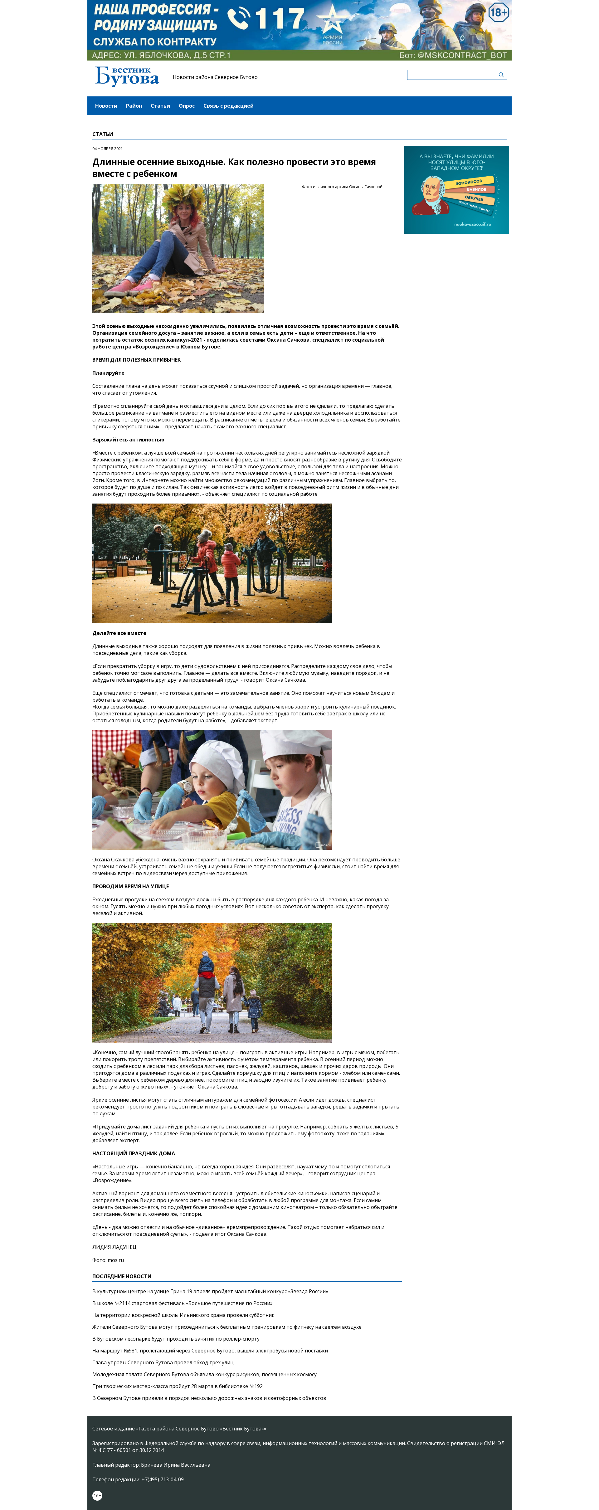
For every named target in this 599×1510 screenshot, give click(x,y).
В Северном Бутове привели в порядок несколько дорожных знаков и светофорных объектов (209, 1398)
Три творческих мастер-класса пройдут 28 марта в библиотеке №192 (177, 1386)
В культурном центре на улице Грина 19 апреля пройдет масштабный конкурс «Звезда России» (210, 1291)
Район (134, 105)
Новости (106, 105)
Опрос (187, 105)
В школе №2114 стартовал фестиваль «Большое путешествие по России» (182, 1303)
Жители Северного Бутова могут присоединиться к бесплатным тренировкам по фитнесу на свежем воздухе (227, 1326)
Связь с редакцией (228, 105)
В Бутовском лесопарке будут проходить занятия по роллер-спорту (176, 1338)
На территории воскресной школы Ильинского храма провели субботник (183, 1315)
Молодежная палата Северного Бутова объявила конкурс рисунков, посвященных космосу (204, 1374)
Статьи (160, 105)
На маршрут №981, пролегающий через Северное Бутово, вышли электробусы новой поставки (210, 1350)
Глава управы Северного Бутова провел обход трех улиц (163, 1362)
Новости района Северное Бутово (215, 77)
